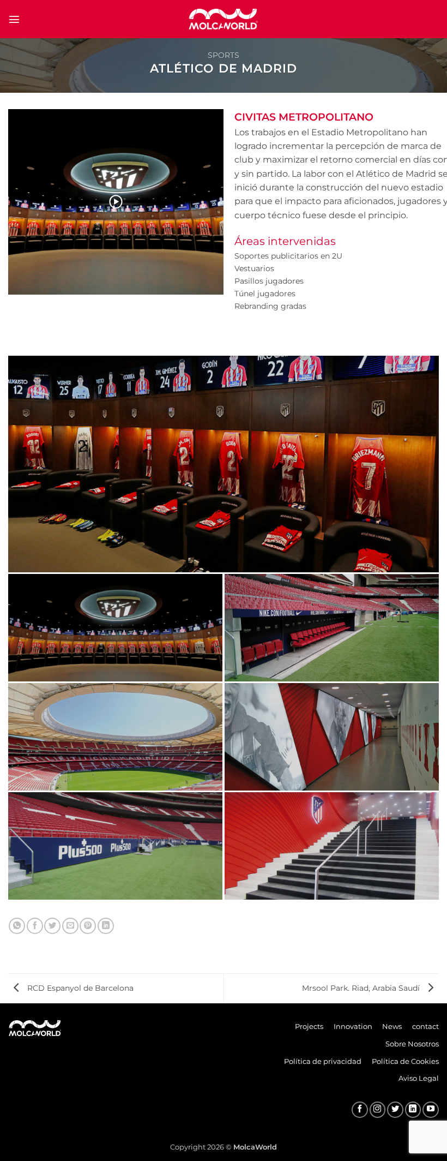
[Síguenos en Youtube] (430, 1110)
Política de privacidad (322, 1061)
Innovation (353, 1026)
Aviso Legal (418, 1078)
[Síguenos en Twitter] (395, 1110)
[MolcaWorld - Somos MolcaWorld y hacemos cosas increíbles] (223, 19)
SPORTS (223, 55)
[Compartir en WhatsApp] (17, 926)
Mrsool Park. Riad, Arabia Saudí (362, 988)
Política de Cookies (405, 1061)
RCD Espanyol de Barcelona (79, 988)
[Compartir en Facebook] (35, 926)
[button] (14, 19)
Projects (309, 1026)
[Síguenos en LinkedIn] (413, 1110)
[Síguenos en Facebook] (360, 1110)
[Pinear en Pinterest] (88, 926)
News (392, 1026)
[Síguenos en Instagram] (378, 1110)
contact (425, 1026)
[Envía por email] (70, 926)
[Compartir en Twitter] (52, 926)
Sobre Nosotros (412, 1043)
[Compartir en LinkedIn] (106, 926)
